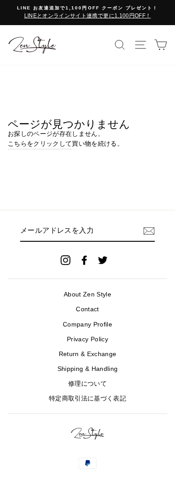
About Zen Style (87, 294)
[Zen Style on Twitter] (103, 260)
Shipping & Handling (87, 369)
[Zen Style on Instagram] (65, 260)
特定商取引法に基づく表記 (87, 398)
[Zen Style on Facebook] (84, 260)
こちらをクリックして (40, 143)
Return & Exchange (88, 354)
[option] (87, 12)
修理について (87, 383)
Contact (87, 309)
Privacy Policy (87, 339)
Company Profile (87, 324)
